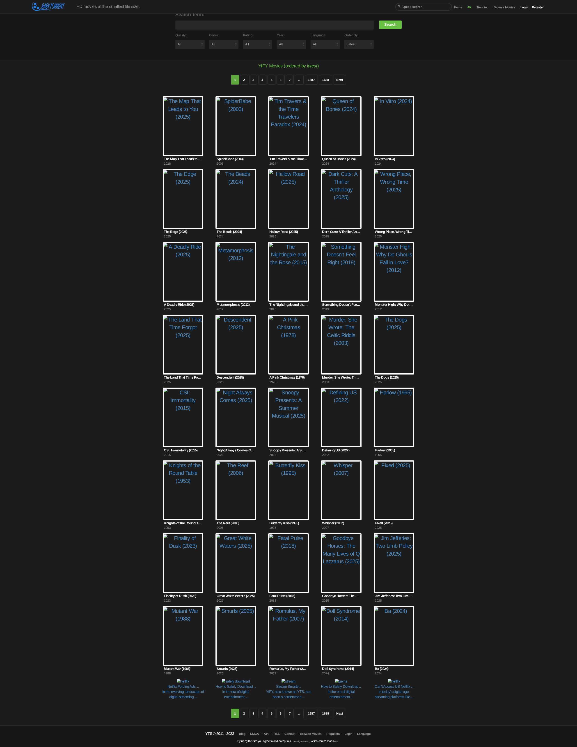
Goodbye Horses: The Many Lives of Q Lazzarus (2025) (341, 596)
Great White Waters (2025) (236, 596)
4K (469, 7)
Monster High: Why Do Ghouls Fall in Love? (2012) (394, 304)
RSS (277, 734)
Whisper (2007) (333, 523)
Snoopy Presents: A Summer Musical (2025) (288, 450)
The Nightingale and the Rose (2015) (288, 304)
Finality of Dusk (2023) (180, 596)
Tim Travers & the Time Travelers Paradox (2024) (288, 159)
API (266, 734)
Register (538, 7)
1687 (311, 80)
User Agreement (300, 741)
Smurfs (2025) (227, 669)
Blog (242, 734)
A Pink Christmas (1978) (287, 377)
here (335, 741)
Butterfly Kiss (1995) (284, 523)
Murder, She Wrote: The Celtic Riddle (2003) (341, 377)
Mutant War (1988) (177, 669)
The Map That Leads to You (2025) (183, 159)
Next (339, 80)
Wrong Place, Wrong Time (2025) (394, 232)
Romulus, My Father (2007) (288, 669)
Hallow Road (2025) (283, 232)
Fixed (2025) (383, 523)
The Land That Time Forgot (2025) (183, 377)
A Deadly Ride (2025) (179, 304)
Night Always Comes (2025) (236, 450)
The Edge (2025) (176, 232)
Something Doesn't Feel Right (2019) (341, 304)
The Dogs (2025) (387, 377)
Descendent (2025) (230, 377)
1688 (325, 80)
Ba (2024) (382, 669)
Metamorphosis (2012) (233, 304)
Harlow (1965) (385, 450)
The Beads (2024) (229, 232)
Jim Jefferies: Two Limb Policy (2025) (394, 596)
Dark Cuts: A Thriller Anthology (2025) (341, 232)
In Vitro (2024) (385, 159)
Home (458, 7)
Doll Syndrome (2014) (338, 669)
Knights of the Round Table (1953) (183, 523)
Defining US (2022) (335, 450)
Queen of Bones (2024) (339, 159)
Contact (289, 734)
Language (364, 734)
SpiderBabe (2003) (230, 159)
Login (524, 7)
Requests (333, 734)
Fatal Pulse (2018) (282, 596)
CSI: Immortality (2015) (181, 450)
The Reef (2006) (228, 523)
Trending (482, 7)
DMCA (254, 734)
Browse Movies (504, 7)
